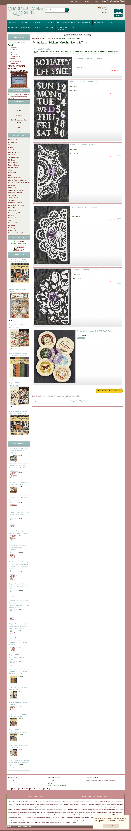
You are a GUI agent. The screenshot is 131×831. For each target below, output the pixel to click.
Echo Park (11, 225)
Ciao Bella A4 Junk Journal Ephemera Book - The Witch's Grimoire (18, 468)
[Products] (14, 789)
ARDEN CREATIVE (15, 61)
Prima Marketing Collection (44, 38)
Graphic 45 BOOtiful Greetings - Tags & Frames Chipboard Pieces (18, 657)
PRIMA (12, 52)
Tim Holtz (11, 220)
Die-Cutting (111, 22)
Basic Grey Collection (15, 203)
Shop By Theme (98, 22)
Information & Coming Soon (17, 233)
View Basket (118, 11)
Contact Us (86, 1)
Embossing (11, 185)
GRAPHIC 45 (13, 49)
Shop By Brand (86, 22)
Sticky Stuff (12, 187)
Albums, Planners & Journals (17, 180)
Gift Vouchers (25, 22)
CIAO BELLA (14, 59)
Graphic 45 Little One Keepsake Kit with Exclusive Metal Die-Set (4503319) (18, 586)
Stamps (37, 27)
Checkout (118, 15)
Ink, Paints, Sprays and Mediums (61, 28)
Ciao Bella (11, 208)
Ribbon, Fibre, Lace (14, 177)
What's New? (13, 22)
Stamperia (37, 22)
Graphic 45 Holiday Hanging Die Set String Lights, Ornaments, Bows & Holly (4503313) (18, 626)
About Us (19, 115)
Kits (9, 175)
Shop (33, 38)
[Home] (9, 789)
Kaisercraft (80, 801)
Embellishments (25, 27)
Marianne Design (13, 218)
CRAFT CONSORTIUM (16, 56)
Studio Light (12, 210)
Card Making (12, 195)
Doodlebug (11, 228)
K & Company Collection (16, 213)
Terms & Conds (74, 1)
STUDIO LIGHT (14, 63)
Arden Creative (13, 198)
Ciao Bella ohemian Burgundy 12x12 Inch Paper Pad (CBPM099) (18, 547)
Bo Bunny (11, 215)
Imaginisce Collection (15, 192)
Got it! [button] (111, 825)
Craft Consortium (13, 223)
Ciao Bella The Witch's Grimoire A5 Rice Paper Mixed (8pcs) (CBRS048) (18, 450)
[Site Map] (46, 789)
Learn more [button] (120, 821)
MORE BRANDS (13, 230)
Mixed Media (49, 27)
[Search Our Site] (23, 789)
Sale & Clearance (61, 22)
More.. (74, 27)
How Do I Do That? (74, 22)
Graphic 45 (49, 22)
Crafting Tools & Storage (15, 190)
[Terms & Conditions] (36, 789)
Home (19, 110)
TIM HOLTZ (13, 54)
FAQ (19, 127)
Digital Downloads (14, 162)
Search (97, 1)
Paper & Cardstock (12, 27)
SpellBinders (12, 200)
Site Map (19, 131)
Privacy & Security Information (57, 785)
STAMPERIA (13, 47)
